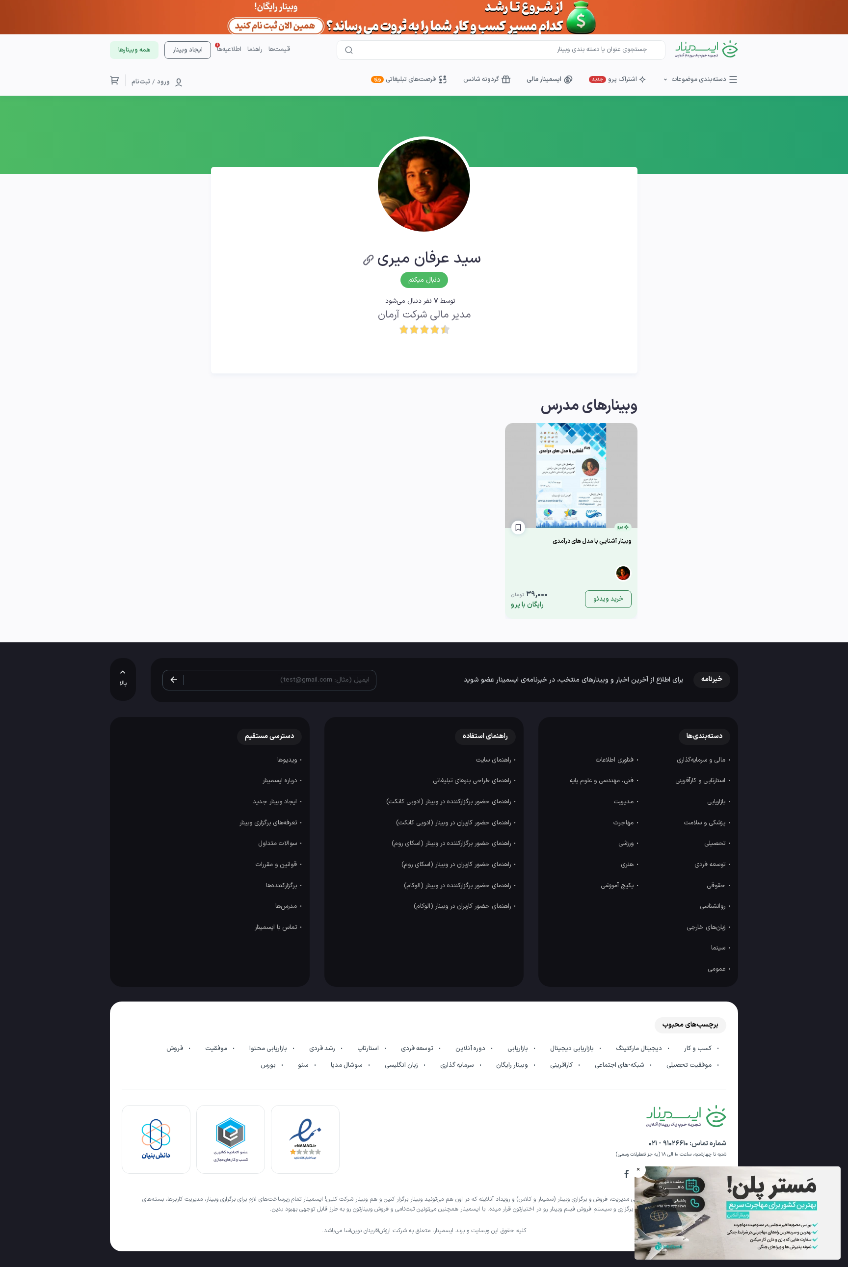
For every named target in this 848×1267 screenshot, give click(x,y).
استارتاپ (368, 1049)
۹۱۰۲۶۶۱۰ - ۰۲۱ (668, 1143)
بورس (269, 1065)
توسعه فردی (710, 865)
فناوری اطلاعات (616, 760)
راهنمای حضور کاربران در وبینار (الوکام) (463, 906)
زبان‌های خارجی (707, 927)
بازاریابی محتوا (269, 1049)
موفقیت (217, 1049)
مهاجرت (624, 823)
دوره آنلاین (471, 1049)
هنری (628, 865)
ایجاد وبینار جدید (276, 802)
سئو (304, 1065)
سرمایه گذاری (458, 1065)
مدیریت (625, 802)
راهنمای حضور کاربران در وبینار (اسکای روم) (457, 865)
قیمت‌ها (279, 49)
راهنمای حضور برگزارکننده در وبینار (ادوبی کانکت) (449, 802)
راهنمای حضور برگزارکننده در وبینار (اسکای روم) (452, 843)
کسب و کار (698, 1049)
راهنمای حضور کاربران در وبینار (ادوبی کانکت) (454, 823)
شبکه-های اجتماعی (620, 1065)
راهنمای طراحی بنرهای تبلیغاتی (473, 781)
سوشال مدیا (347, 1065)
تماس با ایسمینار (277, 927)
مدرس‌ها (287, 906)
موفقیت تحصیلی (689, 1065)
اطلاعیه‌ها (229, 49)
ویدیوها (288, 760)
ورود (163, 82)
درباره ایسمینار (281, 781)
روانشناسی (713, 906)
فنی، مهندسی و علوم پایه (603, 781)
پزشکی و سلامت (705, 823)
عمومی (717, 969)
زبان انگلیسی (402, 1065)
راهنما (255, 49)
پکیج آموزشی (618, 886)
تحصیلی (715, 843)
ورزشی (627, 843)
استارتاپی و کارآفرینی (701, 781)
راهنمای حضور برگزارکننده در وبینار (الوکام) (458, 886)
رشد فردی (323, 1049)
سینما (719, 948)
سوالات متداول (278, 843)
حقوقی (717, 886)
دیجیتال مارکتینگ (639, 1049)
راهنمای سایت (494, 760)
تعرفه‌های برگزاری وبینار (269, 823)
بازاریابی (717, 802)
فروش (175, 1049)
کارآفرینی (562, 1065)
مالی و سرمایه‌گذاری (702, 760)
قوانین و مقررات (277, 865)
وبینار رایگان (513, 1065)
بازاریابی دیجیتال (572, 1049)
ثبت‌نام (141, 82)
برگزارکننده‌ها (282, 886)
